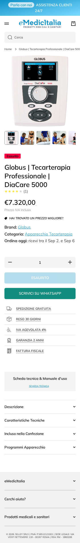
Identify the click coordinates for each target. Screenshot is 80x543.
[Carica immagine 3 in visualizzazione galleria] (43, 138)
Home (8, 49)
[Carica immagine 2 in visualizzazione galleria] (27, 138)
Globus (24, 227)
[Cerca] (8, 37)
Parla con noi (21, 5)
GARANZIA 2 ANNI (30, 340)
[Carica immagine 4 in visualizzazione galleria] (59, 138)
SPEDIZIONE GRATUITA (33, 309)
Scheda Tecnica (39, 386)
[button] (73, 23)
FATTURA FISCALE (30, 351)
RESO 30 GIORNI (28, 319)
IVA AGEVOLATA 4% (31, 330)
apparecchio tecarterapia (48, 234)
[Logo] (40, 23)
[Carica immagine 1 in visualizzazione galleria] (11, 138)
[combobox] (40, 37)
